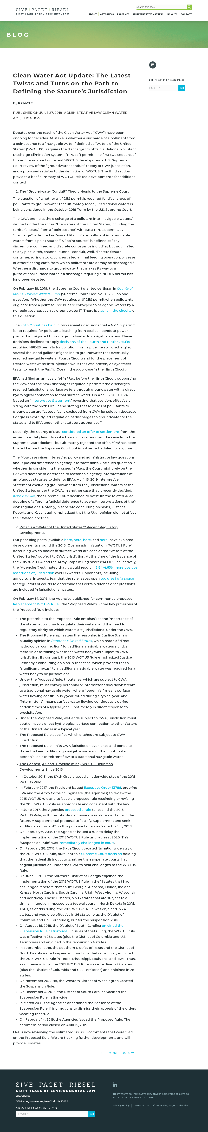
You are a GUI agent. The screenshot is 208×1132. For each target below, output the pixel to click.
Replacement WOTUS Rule (36, 604)
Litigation (30, 118)
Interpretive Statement (51, 400)
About (93, 14)
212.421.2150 (23, 1095)
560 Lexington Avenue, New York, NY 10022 (42, 1101)
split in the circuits (115, 311)
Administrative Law (83, 113)
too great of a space (117, 578)
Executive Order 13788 (102, 788)
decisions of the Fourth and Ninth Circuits (95, 342)
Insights (172, 14)
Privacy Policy (121, 1105)
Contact (186, 14)
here (68, 540)
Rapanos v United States (71, 641)
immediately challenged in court (86, 843)
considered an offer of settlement (90, 432)
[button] (152, 65)
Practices (123, 14)
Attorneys (107, 14)
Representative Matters (148, 14)
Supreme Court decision (101, 854)
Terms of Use (141, 1105)
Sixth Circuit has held (38, 325)
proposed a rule (78, 810)
